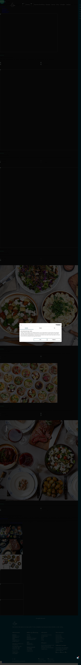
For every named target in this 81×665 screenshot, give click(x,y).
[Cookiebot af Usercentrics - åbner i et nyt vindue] (56, 325)
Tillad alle (53, 339)
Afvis (40, 339)
